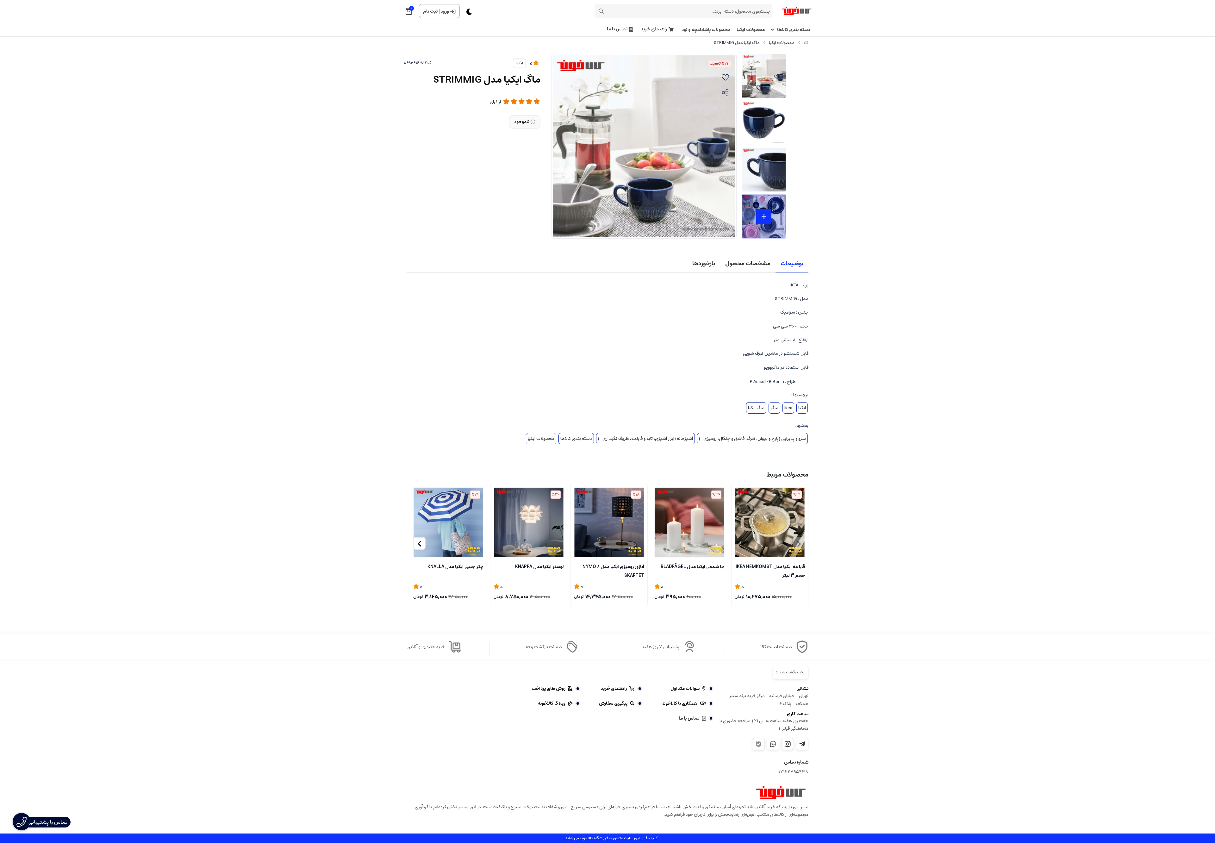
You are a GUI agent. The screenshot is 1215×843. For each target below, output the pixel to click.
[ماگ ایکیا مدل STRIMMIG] (780, 792)
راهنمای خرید (654, 29)
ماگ (774, 408)
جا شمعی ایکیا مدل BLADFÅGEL (693, 567)
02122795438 (793, 772)
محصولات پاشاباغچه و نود (706, 30)
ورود (445, 11)
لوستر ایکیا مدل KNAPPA (539, 567)
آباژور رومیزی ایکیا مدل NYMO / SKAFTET (613, 570)
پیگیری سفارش (613, 703)
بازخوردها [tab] (703, 264)
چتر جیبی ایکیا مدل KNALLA (455, 567)
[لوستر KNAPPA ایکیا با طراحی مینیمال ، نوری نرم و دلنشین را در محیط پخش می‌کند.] (529, 522)
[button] (419, 543)
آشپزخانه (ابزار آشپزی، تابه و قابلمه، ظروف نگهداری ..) (645, 438)
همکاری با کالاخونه (679, 703)
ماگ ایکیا (756, 408)
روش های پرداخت (548, 688)
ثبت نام (430, 11)
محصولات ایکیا (751, 30)
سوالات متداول (685, 688)
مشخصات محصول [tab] (747, 264)
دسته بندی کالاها (793, 30)
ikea (788, 408)
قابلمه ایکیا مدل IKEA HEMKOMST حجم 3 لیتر (770, 570)
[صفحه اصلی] (806, 43)
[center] (601, 11)
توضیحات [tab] (792, 264)
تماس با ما (617, 29)
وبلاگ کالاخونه (551, 703)
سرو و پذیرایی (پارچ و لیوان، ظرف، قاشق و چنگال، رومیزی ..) (752, 438)
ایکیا (519, 63)
